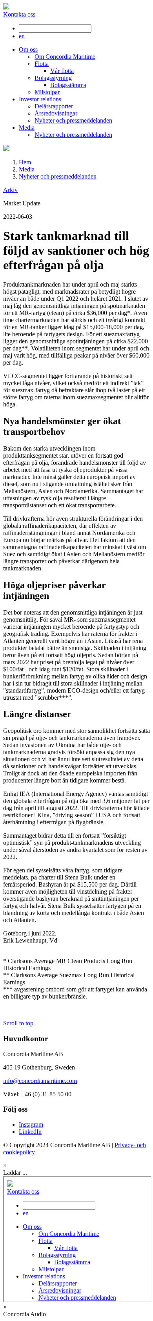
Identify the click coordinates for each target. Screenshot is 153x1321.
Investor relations (40, 99)
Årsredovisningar (56, 113)
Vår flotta (62, 70)
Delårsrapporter (54, 106)
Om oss (28, 49)
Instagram (31, 1124)
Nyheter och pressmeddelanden (73, 120)
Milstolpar (47, 92)
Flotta (42, 63)
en (22, 36)
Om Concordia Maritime (65, 56)
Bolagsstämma (68, 85)
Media (27, 127)
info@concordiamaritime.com (40, 1080)
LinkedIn (30, 1131)
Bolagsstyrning (53, 78)
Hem (25, 162)
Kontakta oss (19, 14)
